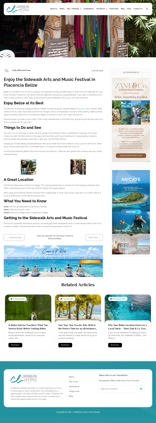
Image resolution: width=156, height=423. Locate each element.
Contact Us (138, 8)
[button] (74, 9)
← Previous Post (14, 237)
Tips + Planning (73, 8)
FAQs (129, 8)
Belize (62, 8)
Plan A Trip (73, 381)
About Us (53, 8)
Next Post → (94, 237)
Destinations (89, 8)
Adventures (100, 8)
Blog (122, 8)
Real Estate (114, 8)
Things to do (74, 391)
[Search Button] (147, 9)
